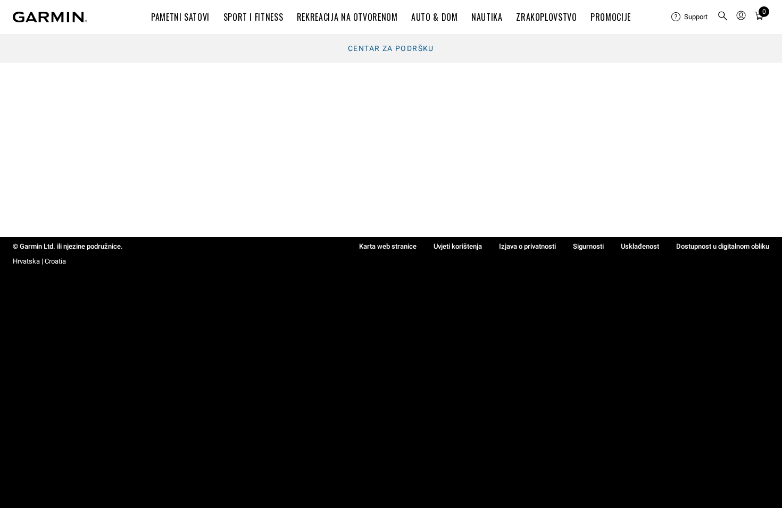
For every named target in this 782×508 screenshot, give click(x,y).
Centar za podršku (391, 48)
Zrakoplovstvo (546, 17)
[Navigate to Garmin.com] (50, 17)
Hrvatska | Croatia (39, 261)
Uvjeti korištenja (458, 246)
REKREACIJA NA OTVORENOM (347, 17)
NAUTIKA (486, 17)
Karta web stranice (388, 246)
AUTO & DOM (434, 17)
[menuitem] (690, 17)
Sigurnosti (588, 246)
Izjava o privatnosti (527, 246)
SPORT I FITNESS (253, 17)
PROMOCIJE (610, 17)
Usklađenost (640, 246)
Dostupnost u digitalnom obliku (722, 246)
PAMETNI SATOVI (180, 17)
